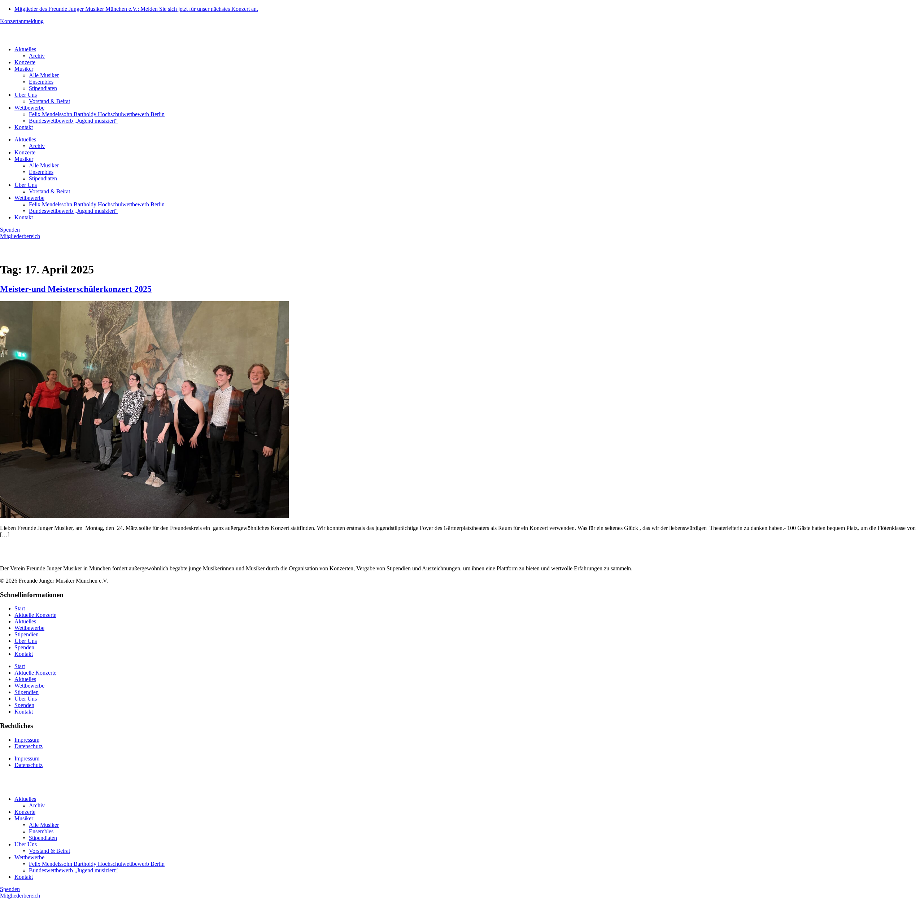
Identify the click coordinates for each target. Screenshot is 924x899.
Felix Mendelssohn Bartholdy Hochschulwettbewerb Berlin (97, 114)
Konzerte (24, 62)
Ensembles (41, 82)
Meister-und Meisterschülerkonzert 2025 (76, 289)
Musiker (23, 69)
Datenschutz (28, 746)
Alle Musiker (44, 75)
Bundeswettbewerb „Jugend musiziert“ (73, 121)
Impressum (26, 740)
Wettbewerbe (29, 108)
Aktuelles (25, 49)
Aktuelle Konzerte (35, 615)
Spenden (24, 647)
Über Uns (25, 95)
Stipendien (26, 634)
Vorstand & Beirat (49, 101)
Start (19, 608)
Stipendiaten (43, 88)
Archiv (37, 56)
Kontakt (23, 127)
